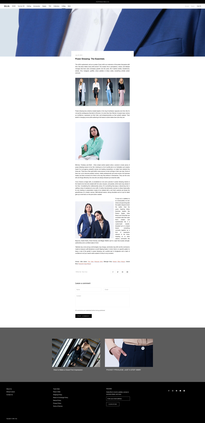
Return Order (56, 392)
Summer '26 (21, 6)
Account (187, 6)
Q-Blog (63, 6)
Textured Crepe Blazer (84, 264)
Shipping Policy (57, 395)
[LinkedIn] (184, 391)
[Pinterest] (176, 391)
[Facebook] (168, 391)
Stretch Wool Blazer (119, 261)
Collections (56, 6)
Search (192, 6)
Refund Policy (57, 400)
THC (50, 6)
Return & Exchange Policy (60, 397)
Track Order (56, 389)
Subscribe (113, 404)
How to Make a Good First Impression (68, 369)
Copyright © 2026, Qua (11, 418)
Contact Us (9, 395)
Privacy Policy (57, 403)
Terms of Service (58, 406)
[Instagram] (172, 391)
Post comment (84, 316)
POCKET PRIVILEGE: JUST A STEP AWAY (123, 369)
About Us (9, 389)
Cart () (199, 6)
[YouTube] (180, 391)
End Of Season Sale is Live (102, 2)
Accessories (36, 6)
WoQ (69, 6)
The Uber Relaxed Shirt (95, 261)
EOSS (14, 6)
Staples (44, 6)
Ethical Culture (10, 392)
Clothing (29, 6)
